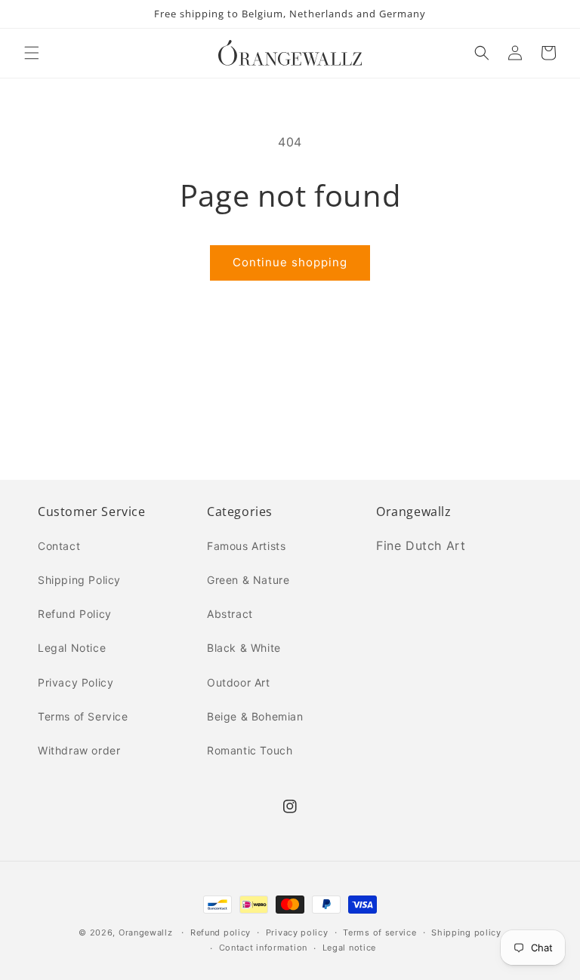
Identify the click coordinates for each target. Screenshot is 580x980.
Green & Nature (248, 579)
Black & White (244, 647)
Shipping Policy (79, 579)
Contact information (263, 947)
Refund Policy (75, 613)
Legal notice (349, 947)
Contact (59, 545)
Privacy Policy (75, 682)
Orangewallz (146, 932)
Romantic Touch (249, 750)
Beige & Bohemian (255, 716)
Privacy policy (297, 932)
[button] (31, 52)
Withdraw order (79, 750)
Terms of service (379, 932)
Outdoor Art (238, 682)
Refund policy (220, 932)
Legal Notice (72, 647)
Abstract (230, 613)
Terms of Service (83, 716)
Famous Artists (246, 545)
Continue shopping (290, 262)
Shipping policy (466, 932)
